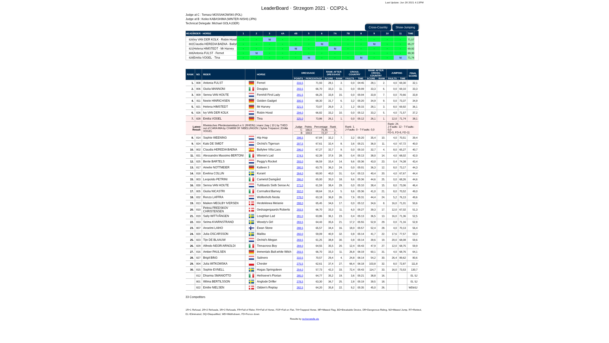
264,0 (300, 173)
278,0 (300, 197)
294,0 (300, 112)
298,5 (300, 137)
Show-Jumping (405, 27)
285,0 (300, 275)
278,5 (300, 281)
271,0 (300, 185)
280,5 (300, 167)
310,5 (300, 257)
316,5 (300, 82)
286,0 (300, 179)
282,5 (300, 287)
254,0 (300, 269)
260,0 (300, 233)
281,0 (300, 216)
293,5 (300, 88)
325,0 (300, 118)
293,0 (300, 161)
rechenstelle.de (310, 319)
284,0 (300, 245)
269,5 (300, 239)
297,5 (300, 143)
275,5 (300, 263)
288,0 (300, 203)
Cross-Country (378, 27)
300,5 (300, 100)
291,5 (300, 94)
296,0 (300, 149)
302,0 (300, 191)
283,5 (300, 222)
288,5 (300, 228)
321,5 (300, 106)
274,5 (300, 155)
